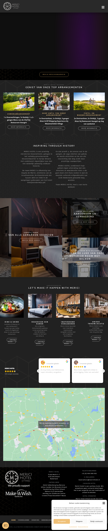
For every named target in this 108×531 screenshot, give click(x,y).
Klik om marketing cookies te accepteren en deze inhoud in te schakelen (54, 424)
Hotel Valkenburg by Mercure (54, 485)
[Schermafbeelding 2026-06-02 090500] (18, 94)
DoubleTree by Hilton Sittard (54, 489)
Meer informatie (54, 128)
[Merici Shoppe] (54, 94)
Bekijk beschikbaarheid (54, 74)
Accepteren (62, 521)
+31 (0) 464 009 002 (89, 473)
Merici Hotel (8, 527)
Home (13, 520)
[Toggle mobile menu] (103, 7)
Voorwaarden (23, 520)
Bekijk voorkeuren (96, 521)
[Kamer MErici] (40, 296)
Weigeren (79, 521)
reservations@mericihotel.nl (89, 480)
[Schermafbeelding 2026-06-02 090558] (89, 94)
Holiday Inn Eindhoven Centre (54, 493)
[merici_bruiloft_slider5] (96, 296)
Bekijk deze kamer (31, 240)
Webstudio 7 (48, 527)
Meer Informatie (19, 127)
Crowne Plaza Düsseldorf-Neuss (54, 495)
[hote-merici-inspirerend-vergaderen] (68, 296)
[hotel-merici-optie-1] (12, 296)
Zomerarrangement (18, 114)
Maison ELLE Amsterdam (54, 491)
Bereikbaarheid (48, 520)
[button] (104, 503)
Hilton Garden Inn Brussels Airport (54, 487)
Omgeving (35, 520)
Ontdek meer (12, 341)
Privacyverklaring (83, 527)
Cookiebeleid (73, 527)
